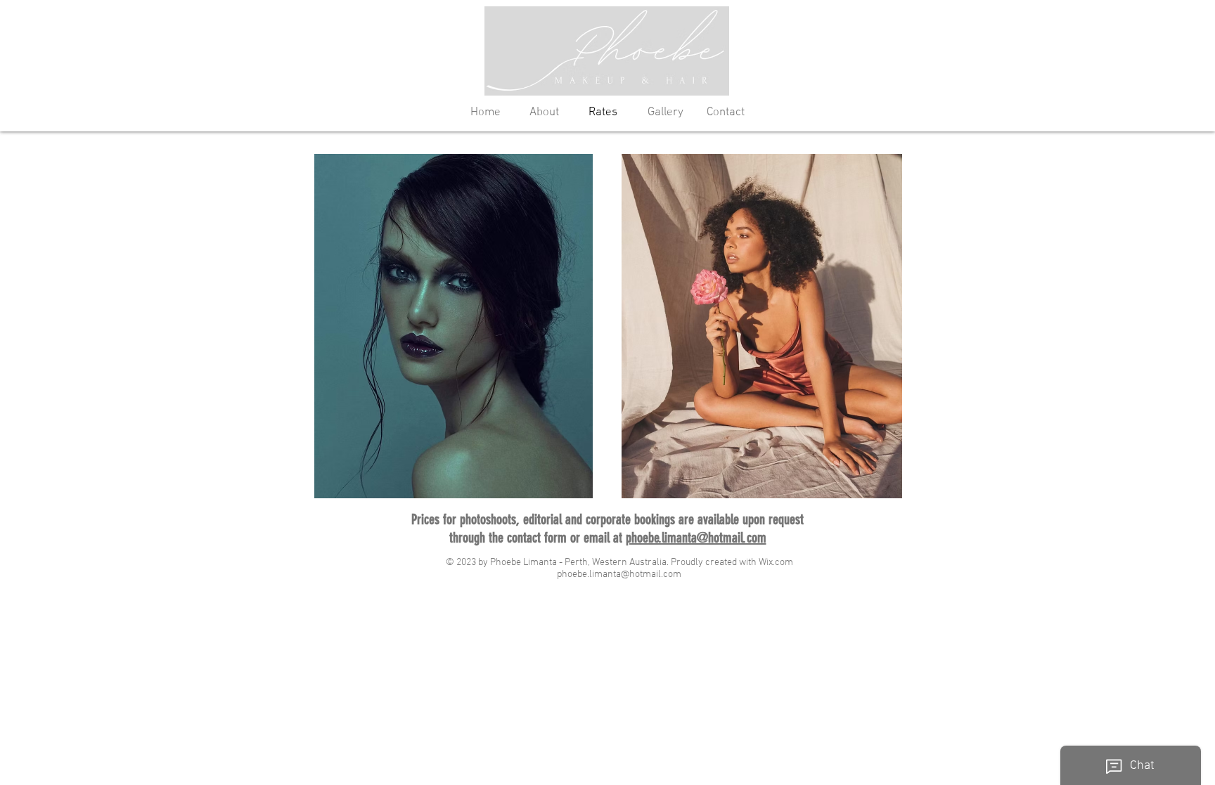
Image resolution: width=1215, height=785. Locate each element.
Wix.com (776, 563)
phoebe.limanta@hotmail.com (696, 537)
